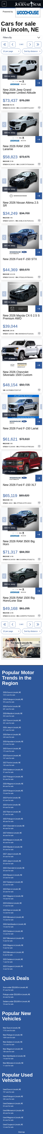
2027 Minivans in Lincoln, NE (13, 939)
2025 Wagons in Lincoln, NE (13, 946)
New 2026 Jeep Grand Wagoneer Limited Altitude (19, 91)
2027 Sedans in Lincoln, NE (13, 883)
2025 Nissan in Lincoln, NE (12, 876)
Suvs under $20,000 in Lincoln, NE (15, 988)
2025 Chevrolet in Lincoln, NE (13, 869)
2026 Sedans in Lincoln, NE (13, 771)
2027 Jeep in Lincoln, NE (12, 855)
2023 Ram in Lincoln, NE (12, 890)
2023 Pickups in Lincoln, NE (13, 792)
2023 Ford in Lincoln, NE (12, 799)
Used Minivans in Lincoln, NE (13, 1112)
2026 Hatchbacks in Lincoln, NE (14, 925)
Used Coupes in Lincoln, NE (13, 1126)
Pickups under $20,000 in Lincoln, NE (16, 995)
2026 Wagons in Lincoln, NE (13, 785)
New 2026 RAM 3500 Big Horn (19, 543)
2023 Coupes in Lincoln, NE (13, 967)
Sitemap (21, 1132)
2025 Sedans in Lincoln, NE (13, 960)
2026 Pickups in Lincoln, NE (13, 700)
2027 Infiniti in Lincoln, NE (12, 834)
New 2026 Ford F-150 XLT (19, 484)
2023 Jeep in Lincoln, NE (12, 862)
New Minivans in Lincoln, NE (13, 1064)
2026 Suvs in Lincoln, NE (12, 693)
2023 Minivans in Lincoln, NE (13, 953)
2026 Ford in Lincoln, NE (12, 707)
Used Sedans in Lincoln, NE (13, 1105)
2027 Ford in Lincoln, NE (12, 764)
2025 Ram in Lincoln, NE (12, 911)
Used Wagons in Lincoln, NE (13, 1119)
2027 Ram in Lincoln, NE (12, 813)
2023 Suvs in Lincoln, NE (12, 757)
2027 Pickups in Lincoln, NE (13, 778)
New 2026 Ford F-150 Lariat (20, 428)
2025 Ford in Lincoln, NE (12, 806)
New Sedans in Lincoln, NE (12, 1043)
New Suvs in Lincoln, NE (11, 1029)
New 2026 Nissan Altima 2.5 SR (20, 204)
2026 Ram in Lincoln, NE (12, 736)
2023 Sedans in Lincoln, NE (13, 932)
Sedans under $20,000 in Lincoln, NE (16, 1003)
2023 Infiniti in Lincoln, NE (12, 904)
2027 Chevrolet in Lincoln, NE (13, 827)
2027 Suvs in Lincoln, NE (12, 722)
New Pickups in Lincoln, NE (13, 1036)
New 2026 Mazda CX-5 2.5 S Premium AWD (21, 317)
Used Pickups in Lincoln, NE (13, 1097)
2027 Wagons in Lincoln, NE (13, 897)
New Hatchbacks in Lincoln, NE (14, 1057)
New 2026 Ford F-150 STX (20, 259)
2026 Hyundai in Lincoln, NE (13, 743)
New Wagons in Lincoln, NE (13, 1050)
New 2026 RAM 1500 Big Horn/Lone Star (19, 599)
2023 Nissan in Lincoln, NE (12, 841)
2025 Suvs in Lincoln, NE (12, 750)
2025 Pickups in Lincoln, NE (13, 820)
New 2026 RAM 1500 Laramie (16, 148)
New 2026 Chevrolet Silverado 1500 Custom (17, 373)
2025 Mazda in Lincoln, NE (12, 848)
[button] (4, 68)
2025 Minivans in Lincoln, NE (13, 918)
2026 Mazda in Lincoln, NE (12, 714)
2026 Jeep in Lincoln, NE (12, 729)
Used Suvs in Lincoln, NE (12, 1090)
